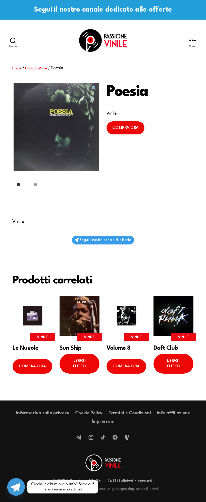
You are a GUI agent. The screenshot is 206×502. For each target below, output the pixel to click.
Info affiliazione (173, 413)
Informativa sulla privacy (42, 413)
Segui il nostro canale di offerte (105, 240)
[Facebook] (115, 437)
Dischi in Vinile (36, 68)
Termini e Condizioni (130, 413)
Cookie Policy (88, 413)
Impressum (103, 421)
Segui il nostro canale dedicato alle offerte (103, 9)
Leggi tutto (79, 363)
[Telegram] (79, 437)
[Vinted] (127, 437)
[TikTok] (103, 437)
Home (16, 68)
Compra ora (125, 128)
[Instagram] (91, 437)
